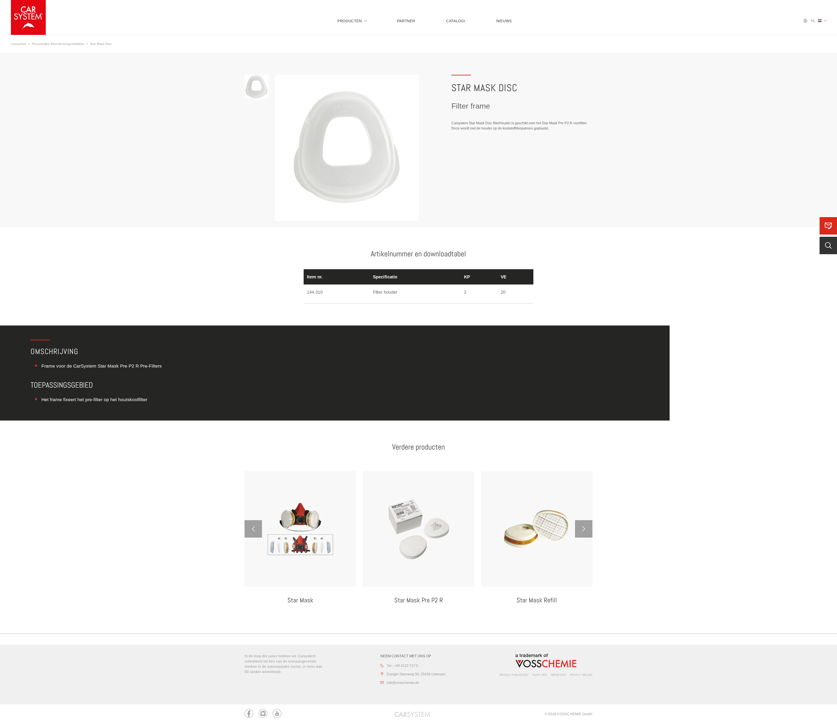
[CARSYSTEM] (28, 17)
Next (583, 529)
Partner (406, 21)
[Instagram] (263, 714)
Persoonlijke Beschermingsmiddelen (58, 44)
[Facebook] (249, 714)
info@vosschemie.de (402, 683)
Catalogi (455, 21)
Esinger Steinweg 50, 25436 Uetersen (416, 674)
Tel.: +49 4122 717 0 (402, 666)
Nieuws (504, 21)
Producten (349, 21)
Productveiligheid (513, 674)
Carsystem (18, 44)
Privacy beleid (581, 674)
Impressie (558, 674)
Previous (253, 529)
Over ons (539, 674)
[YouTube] (277, 714)
